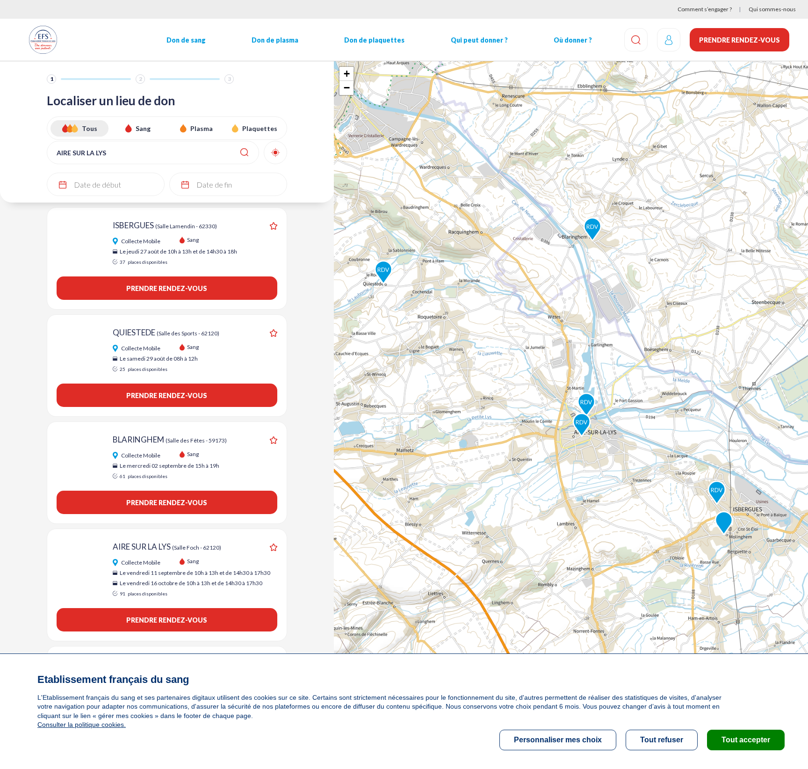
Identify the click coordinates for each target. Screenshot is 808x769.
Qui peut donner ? (479, 40)
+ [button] (347, 74)
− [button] (347, 88)
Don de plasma (275, 40)
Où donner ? (573, 40)
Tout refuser (661, 740)
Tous (89, 128)
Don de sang (186, 40)
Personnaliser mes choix (558, 740)
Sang (143, 128)
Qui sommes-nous (772, 9)
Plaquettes (259, 128)
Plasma (201, 128)
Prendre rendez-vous (739, 40)
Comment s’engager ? (705, 9)
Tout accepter (745, 740)
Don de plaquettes (374, 40)
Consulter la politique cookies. (81, 724)
